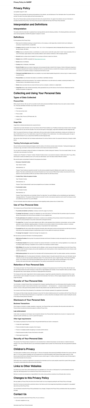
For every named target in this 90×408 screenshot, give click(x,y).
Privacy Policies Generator (27, 405)
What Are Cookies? (62, 156)
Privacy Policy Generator (59, 20)
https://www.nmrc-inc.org (40, 59)
